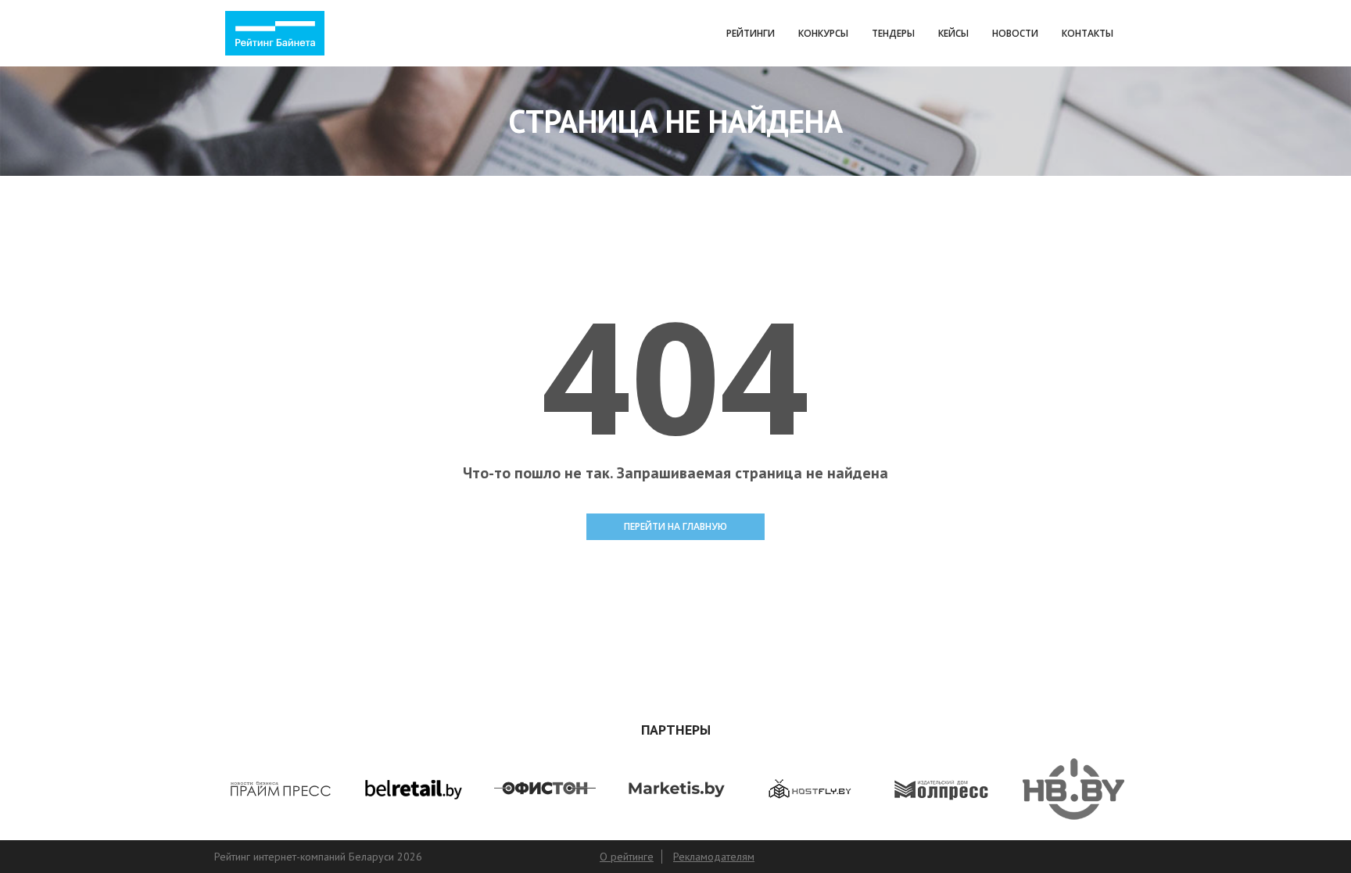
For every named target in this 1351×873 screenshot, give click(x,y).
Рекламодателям (713, 857)
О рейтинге (627, 857)
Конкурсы (823, 33)
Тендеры (893, 33)
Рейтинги (750, 33)
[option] (324, 789)
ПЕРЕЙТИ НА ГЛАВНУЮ (675, 526)
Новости (1015, 33)
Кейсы (953, 33)
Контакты (1087, 33)
